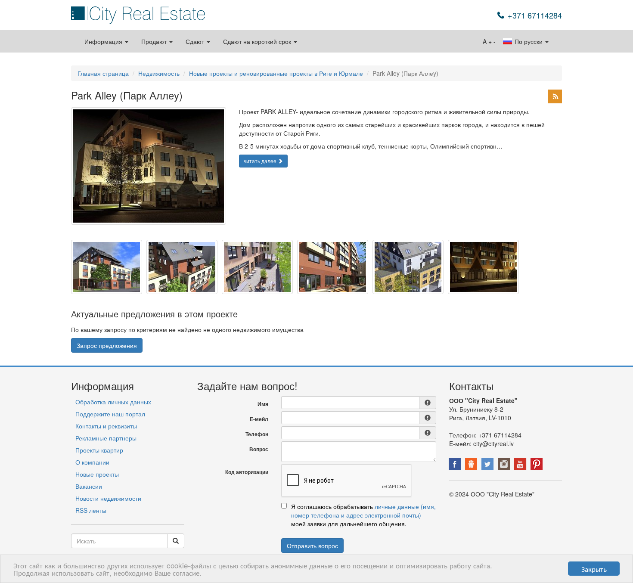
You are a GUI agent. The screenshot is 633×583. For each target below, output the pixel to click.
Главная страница (103, 73)
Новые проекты (97, 474)
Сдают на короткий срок (258, 41)
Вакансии (88, 486)
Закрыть (594, 568)
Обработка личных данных (113, 401)
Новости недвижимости (108, 498)
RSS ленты (90, 510)
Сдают (196, 41)
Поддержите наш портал (110, 413)
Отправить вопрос (312, 545)
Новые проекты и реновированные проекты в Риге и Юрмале (276, 73)
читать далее (261, 160)
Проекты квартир (99, 450)
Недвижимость (159, 73)
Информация (104, 41)
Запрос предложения (107, 345)
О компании (92, 462)
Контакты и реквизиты (106, 426)
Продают (154, 41)
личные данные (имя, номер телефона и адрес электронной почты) (363, 510)
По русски (528, 41)
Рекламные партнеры (106, 438)
